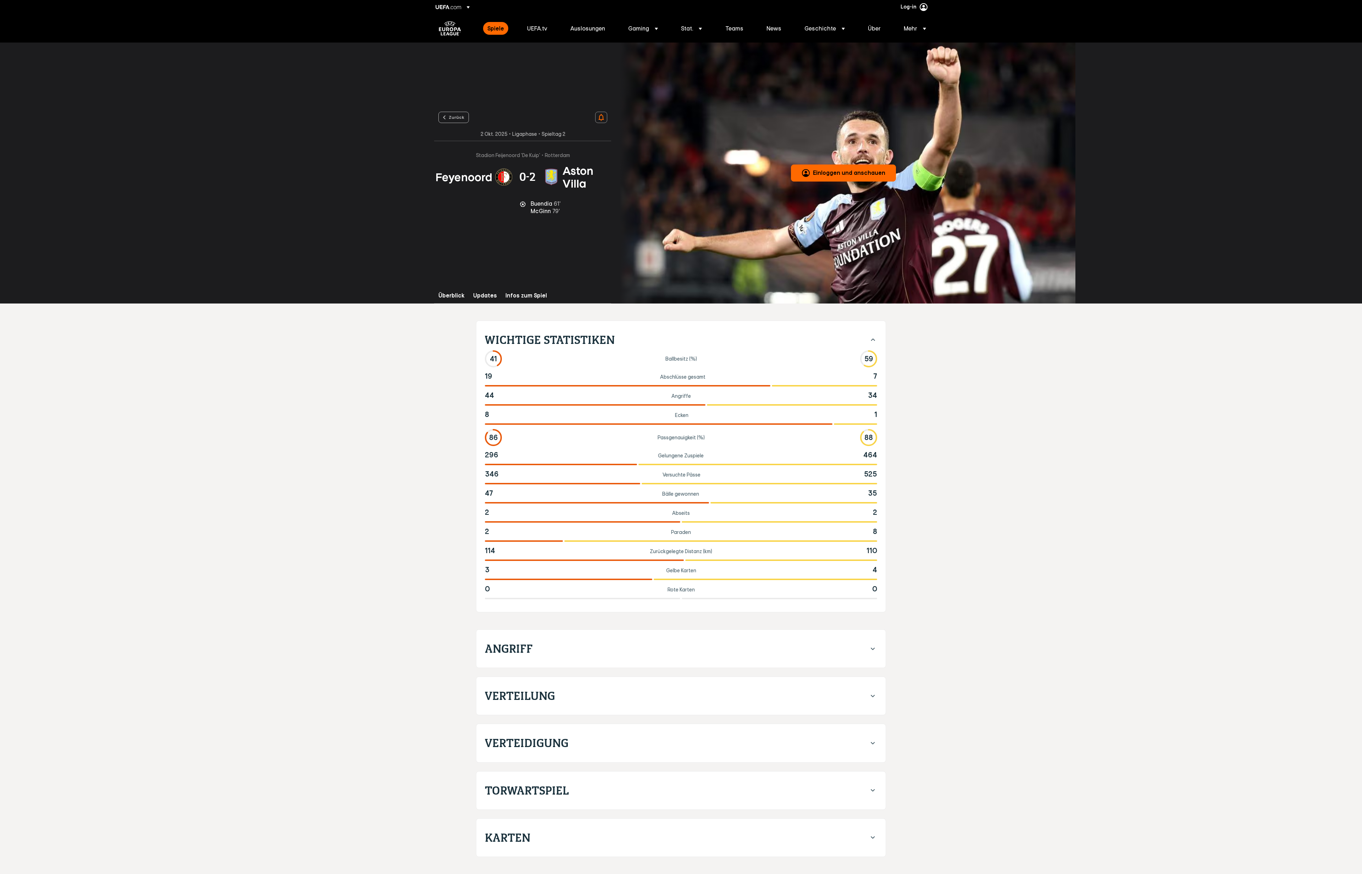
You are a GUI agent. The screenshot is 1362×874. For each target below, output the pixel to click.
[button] (643, 28)
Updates (485, 296)
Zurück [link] (456, 117)
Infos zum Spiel (526, 296)
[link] (496, 28)
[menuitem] (498, 28)
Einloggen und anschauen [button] (849, 172)
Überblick (451, 296)
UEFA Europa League (450, 28)
